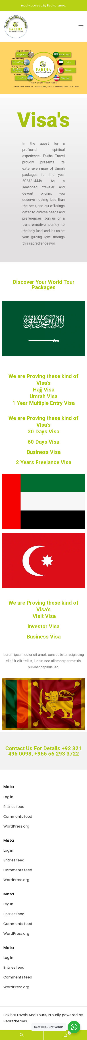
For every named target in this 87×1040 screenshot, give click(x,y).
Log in (8, 796)
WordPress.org (16, 826)
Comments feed (17, 816)
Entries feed (13, 806)
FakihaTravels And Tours (24, 1014)
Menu (81, 27)
